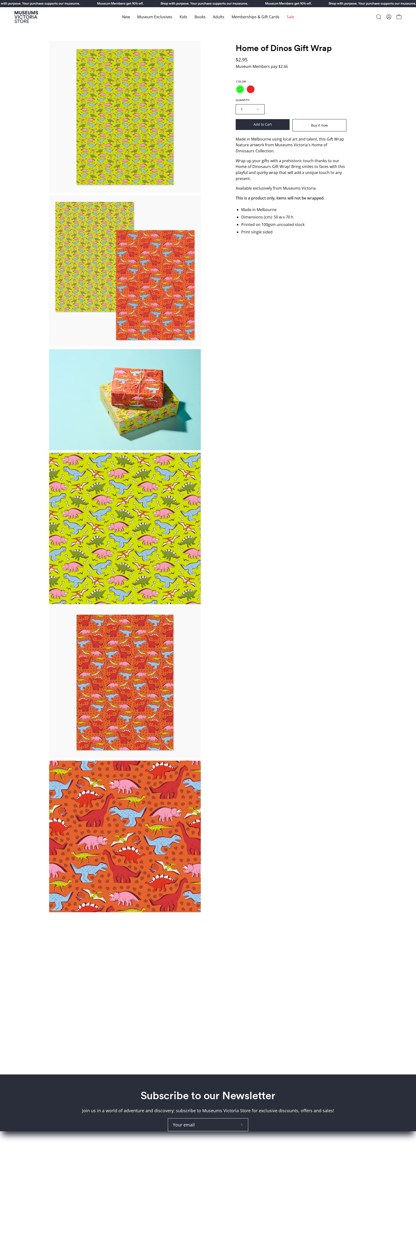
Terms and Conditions (235, 1148)
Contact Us (224, 1174)
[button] (379, 17)
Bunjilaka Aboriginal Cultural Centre (331, 1139)
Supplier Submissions (235, 1165)
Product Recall (227, 1156)
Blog (217, 1183)
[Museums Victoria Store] (26, 17)
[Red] (250, 89)
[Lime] (240, 89)
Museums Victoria (313, 1148)
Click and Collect (229, 1139)
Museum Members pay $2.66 (262, 66)
